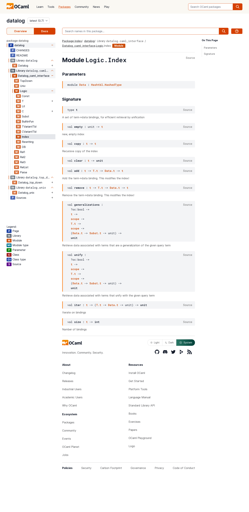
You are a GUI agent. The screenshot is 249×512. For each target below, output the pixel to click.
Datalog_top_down (30, 182)
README (22, 55)
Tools (50, 6)
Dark (171, 342)
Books (133, 413)
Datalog (23, 65)
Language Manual (139, 397)
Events (66, 438)
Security (86, 468)
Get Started (136, 381)
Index (25, 136)
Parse (23, 172)
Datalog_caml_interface (33, 75)
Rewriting (28, 142)
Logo (132, 446)
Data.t (110, 170)
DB (24, 147)
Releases (67, 381)
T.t (95, 170)
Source (190, 57)
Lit (23, 106)
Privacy (159, 468)
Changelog (68, 373)
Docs (44, 31)
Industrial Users (71, 389)
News (96, 6)
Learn (39, 6)
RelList (24, 167)
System (188, 342)
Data (82, 84)
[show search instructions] (236, 31)
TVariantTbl (29, 126)
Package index (72, 41)
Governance (138, 468)
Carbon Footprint (111, 468)
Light (157, 342)
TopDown (26, 81)
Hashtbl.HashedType (106, 84)
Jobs (65, 455)
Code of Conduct (184, 468)
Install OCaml (137, 373)
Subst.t (95, 233)
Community (82, 6)
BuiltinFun (28, 121)
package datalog (17, 40)
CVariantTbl (29, 131)
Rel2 (22, 157)
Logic (23, 91)
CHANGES (22, 50)
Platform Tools (138, 389)
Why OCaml (69, 405)
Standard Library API (142, 405)
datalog (16, 21)
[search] (237, 6)
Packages (64, 6)
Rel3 (23, 162)
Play (106, 6)
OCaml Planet (70, 446)
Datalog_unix (26, 192)
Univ (23, 86)
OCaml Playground (140, 438)
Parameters (210, 47)
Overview (20, 31)
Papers (133, 430)
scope (75, 219)
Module (118, 45)
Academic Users (72, 397)
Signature (209, 53)
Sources (21, 197)
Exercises (134, 421)
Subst (25, 116)
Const (25, 96)
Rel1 (22, 152)
